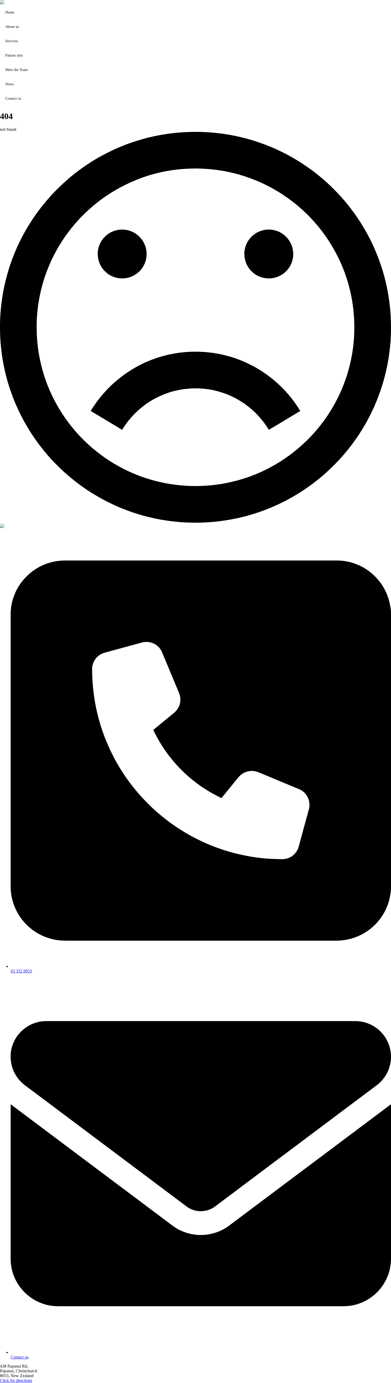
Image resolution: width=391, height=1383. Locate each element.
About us (12, 27)
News (9, 84)
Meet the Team (16, 70)
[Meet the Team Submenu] (386, 70)
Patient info (14, 55)
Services (11, 41)
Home (9, 12)
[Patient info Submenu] (386, 55)
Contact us (13, 98)
